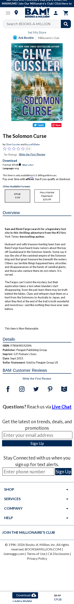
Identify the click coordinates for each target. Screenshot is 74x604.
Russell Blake (32, 144)
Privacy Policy (37, 558)
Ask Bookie (26, 37)
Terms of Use (36, 554)
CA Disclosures (58, 554)
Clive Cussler (13, 144)
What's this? (28, 165)
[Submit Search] (66, 24)
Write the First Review (32, 154)
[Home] (37, 13)
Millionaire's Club (48, 38)
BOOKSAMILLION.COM (43, 549)
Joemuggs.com (13, 554)
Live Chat (62, 406)
